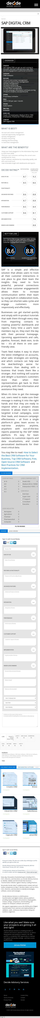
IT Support (30, 499)
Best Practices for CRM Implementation (13, 466)
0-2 (11, 492)
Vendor (23, 1000)
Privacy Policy (7, 1000)
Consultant (30, 502)
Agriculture (11, 514)
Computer (11, 522)
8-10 (11, 481)
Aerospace (11, 512)
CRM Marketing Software (8, 754)
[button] (5, 542)
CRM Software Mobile (15, 756)
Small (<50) (30, 481)
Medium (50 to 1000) (30, 484)
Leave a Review (13, 531)
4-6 (11, 486)
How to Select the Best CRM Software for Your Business (19, 455)
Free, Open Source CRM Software (19, 460)
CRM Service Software (31, 754)
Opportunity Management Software (11, 757)
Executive (30, 504)
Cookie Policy (24, 995)
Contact (23, 997)
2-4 (11, 489)
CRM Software (5, 756)
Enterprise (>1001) (30, 486)
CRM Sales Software (20, 754)
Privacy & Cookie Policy (24, 872)
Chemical (11, 517)
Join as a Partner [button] (20, 945)
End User (30, 494)
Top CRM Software (21, 458)
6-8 (11, 484)
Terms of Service (8, 997)
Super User (30, 496)
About (5, 995)
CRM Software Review (27, 756)
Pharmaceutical (11, 519)
